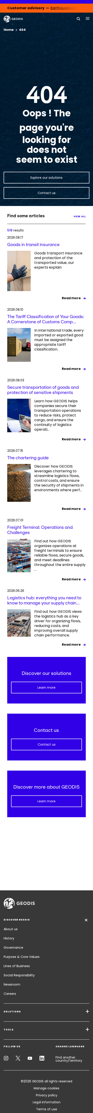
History (9, 938)
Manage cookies (46, 1088)
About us (11, 929)
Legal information (46, 1102)
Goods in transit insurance (33, 244)
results (15, 230)
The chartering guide (28, 457)
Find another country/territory (69, 1059)
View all (80, 216)
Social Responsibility (19, 975)
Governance (13, 947)
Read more (71, 298)
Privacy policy (46, 1095)
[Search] (78, 18)
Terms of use (46, 1109)
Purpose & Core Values (22, 957)
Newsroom (12, 984)
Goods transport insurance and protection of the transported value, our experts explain (58, 260)
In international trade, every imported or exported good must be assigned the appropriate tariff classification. (59, 340)
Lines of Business (17, 966)
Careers (10, 993)
